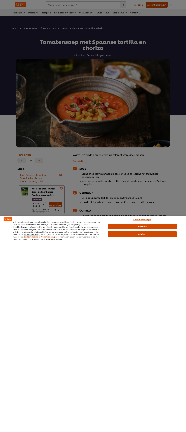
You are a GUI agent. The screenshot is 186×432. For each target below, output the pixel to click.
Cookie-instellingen (142, 219)
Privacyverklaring (48, 237)
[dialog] (93, 324)
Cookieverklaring (31, 237)
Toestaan (142, 226)
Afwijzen (142, 234)
